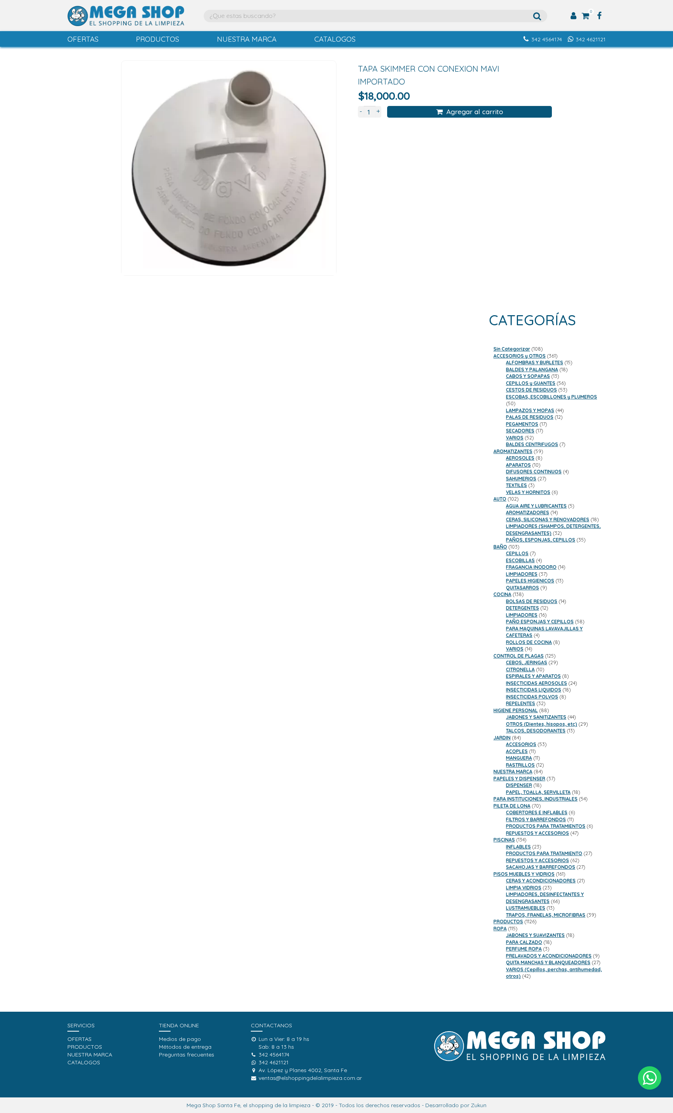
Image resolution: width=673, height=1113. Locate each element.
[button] (649, 1078)
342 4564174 (546, 39)
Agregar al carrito (474, 111)
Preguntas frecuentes (186, 1054)
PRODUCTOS (157, 39)
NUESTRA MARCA (247, 39)
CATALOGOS (335, 39)
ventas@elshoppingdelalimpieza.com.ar (310, 1077)
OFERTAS (83, 39)
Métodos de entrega (185, 1046)
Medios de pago (180, 1038)
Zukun (478, 1105)
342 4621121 (591, 39)
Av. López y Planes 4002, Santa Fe (303, 1070)
